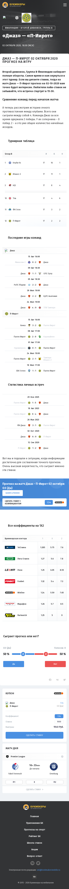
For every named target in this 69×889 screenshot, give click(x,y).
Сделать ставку (34, 735)
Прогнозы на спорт (34, 829)
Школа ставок (34, 843)
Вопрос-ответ (34, 856)
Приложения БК (34, 823)
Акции (34, 849)
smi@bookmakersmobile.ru (48, 870)
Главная (34, 816)
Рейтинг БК (34, 836)
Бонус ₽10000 (13, 493)
